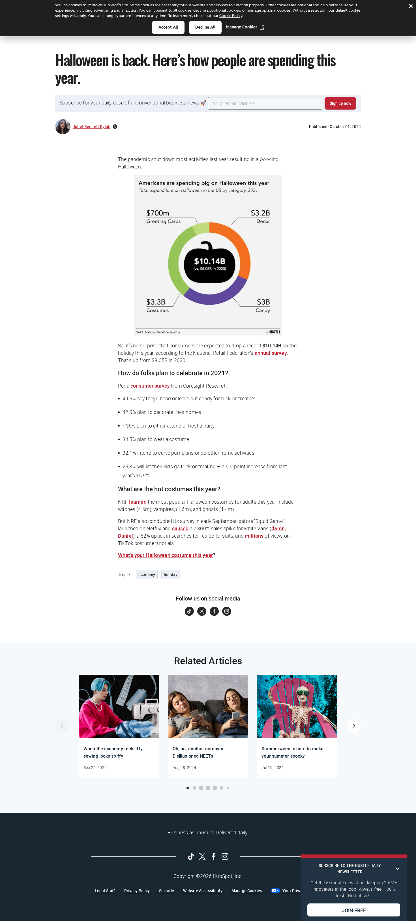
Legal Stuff (105, 890)
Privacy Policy (137, 890)
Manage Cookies (242, 27)
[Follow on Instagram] (226, 611)
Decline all (205, 27)
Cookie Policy (230, 16)
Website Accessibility (202, 890)
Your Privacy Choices (301, 890)
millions (254, 535)
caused (180, 528)
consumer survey (150, 385)
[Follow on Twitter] (201, 611)
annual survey (271, 352)
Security (166, 890)
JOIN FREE (354, 910)
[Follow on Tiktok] (189, 611)
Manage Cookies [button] (246, 890)
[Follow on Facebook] (214, 611)
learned (138, 501)
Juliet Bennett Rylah (91, 126)
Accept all (168, 27)
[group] (119, 726)
